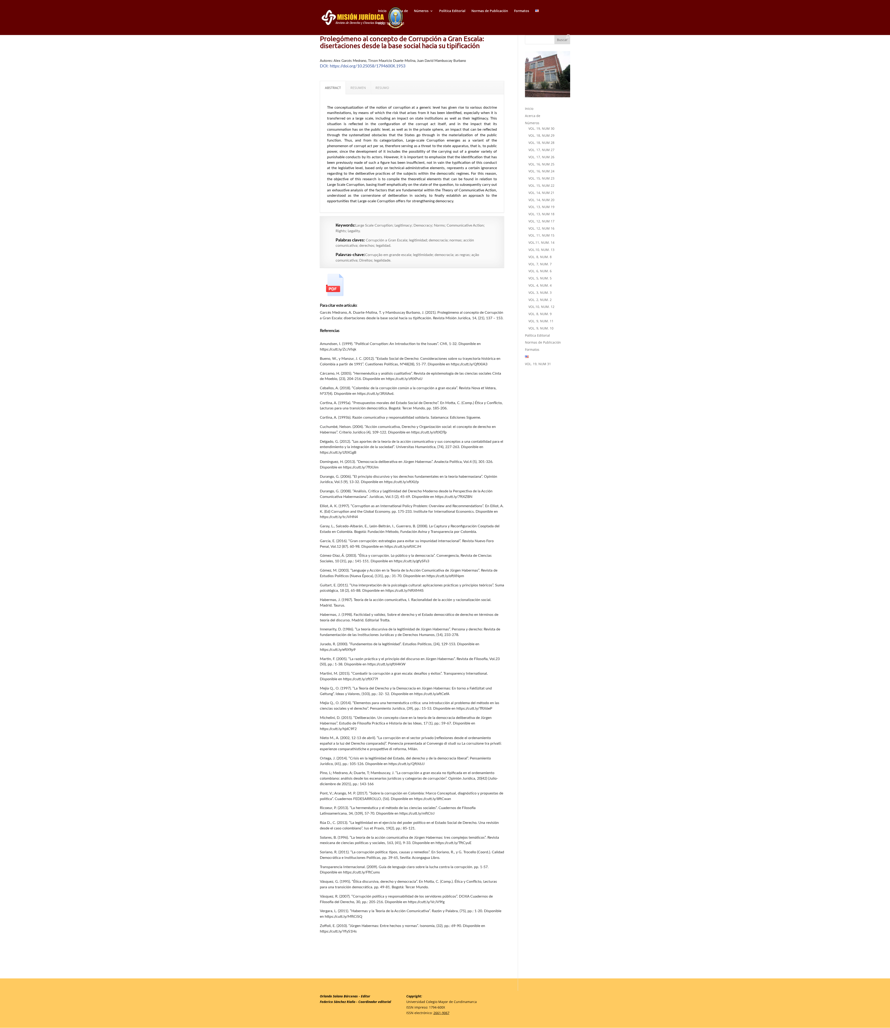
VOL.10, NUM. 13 (541, 249)
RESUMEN (358, 87)
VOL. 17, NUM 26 (541, 157)
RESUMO (382, 87)
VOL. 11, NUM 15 (541, 235)
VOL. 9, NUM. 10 (540, 328)
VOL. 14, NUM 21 (541, 192)
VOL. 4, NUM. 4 (540, 285)
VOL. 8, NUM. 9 (540, 314)
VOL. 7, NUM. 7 (540, 264)
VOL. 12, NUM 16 (541, 228)
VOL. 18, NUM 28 (541, 142)
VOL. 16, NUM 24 (541, 171)
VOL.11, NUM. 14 (541, 242)
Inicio (382, 11)
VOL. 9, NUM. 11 (540, 321)
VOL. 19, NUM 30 (541, 128)
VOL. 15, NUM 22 (541, 185)
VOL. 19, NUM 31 (391, 23)
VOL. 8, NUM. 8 (540, 257)
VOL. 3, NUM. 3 (540, 292)
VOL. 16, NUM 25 (541, 164)
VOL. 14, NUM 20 (541, 200)
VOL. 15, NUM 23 (541, 178)
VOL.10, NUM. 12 (541, 306)
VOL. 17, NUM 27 (541, 150)
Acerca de (400, 11)
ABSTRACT (333, 87)
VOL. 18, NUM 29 (541, 135)
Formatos (521, 11)
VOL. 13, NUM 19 (541, 207)
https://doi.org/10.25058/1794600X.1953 (367, 66)
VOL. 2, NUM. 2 (540, 299)
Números (421, 11)
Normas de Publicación (489, 11)
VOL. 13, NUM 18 (541, 214)
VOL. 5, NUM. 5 (540, 278)
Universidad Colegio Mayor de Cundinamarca (441, 1002)
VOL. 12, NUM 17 (541, 221)
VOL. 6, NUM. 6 (540, 271)
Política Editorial (452, 11)
